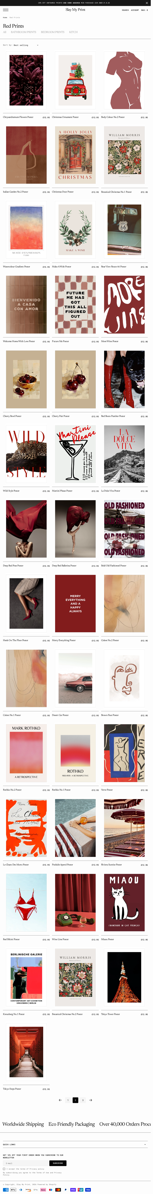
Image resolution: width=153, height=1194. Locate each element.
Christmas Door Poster (62, 192)
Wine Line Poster (60, 939)
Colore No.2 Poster (110, 640)
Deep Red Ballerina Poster (64, 566)
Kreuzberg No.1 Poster (14, 1014)
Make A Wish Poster (61, 267)
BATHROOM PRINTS (23, 32)
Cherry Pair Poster (60, 416)
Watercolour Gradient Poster (16, 267)
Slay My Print (23, 1184)
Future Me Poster (60, 341)
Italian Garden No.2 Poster (15, 192)
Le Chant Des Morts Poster (16, 865)
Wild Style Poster (11, 491)
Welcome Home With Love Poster (19, 341)
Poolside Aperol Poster (62, 865)
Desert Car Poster (60, 715)
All (4, 32)
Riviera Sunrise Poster (111, 865)
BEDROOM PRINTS (52, 32)
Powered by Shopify (47, 1184)
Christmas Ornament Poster (65, 117)
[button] (135, 10)
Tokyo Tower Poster (110, 1014)
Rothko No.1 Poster (61, 790)
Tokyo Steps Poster (12, 1089)
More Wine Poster (109, 341)
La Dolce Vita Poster (110, 491)
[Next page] (91, 1100)
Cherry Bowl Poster (12, 416)
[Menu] (6, 10)
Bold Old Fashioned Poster (113, 566)
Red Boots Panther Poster (113, 416)
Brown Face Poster (110, 715)
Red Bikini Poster (11, 939)
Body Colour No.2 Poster (113, 117)
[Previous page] (60, 1100)
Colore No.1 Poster (12, 715)
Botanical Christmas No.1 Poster (116, 192)
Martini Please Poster (62, 491)
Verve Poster (107, 790)
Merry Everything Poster (63, 640)
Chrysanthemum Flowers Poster (18, 117)
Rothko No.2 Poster (12, 790)
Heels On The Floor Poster (15, 640)
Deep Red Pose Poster (13, 566)
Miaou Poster (107, 939)
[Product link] (26, 80)
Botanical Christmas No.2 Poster (67, 1014)
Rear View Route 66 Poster (113, 267)
